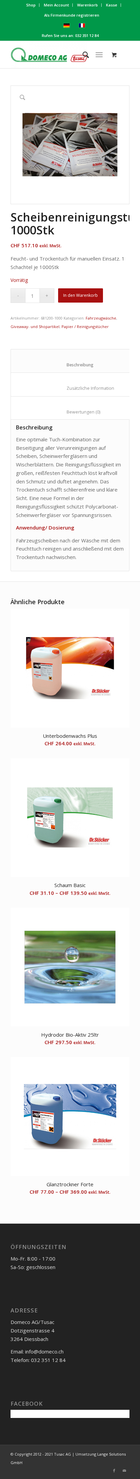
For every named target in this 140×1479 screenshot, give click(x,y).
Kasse (111, 4)
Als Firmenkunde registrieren (71, 15)
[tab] (75, 361)
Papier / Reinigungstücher (85, 326)
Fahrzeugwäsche (101, 318)
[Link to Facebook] (114, 1470)
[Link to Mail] (124, 1470)
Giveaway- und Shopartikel (35, 326)
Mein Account (56, 4)
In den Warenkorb (80, 295)
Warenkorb (87, 4)
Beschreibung (75, 365)
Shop (31, 4)
